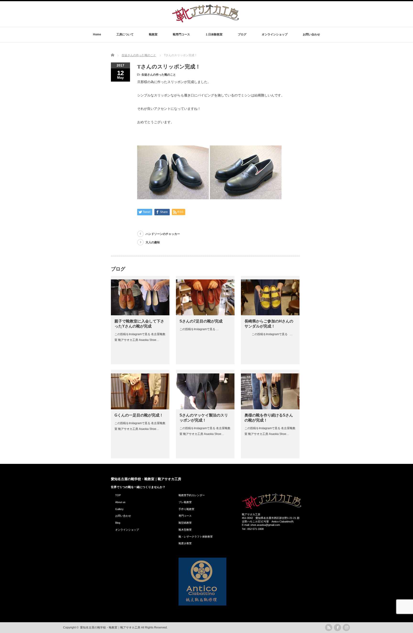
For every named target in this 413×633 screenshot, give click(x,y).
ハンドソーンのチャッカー (163, 234)
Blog (117, 522)
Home (97, 34)
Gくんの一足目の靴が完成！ (138, 415)
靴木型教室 (185, 529)
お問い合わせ (311, 34)
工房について (125, 34)
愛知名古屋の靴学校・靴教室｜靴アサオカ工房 (146, 479)
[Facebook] (337, 627)
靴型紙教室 (185, 522)
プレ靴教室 (185, 502)
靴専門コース (181, 34)
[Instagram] (346, 627)
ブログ (242, 34)
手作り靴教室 (186, 509)
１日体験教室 (214, 34)
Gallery (119, 509)
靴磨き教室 (185, 543)
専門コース (185, 515)
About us (120, 502)
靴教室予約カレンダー (192, 495)
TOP (118, 495)
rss (328, 627)
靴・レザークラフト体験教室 (196, 536)
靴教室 (153, 34)
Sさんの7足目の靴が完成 (201, 321)
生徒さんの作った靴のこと (158, 74)
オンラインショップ (275, 34)
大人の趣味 (153, 242)
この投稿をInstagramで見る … (199, 329)
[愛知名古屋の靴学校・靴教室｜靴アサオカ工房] (205, 22)
